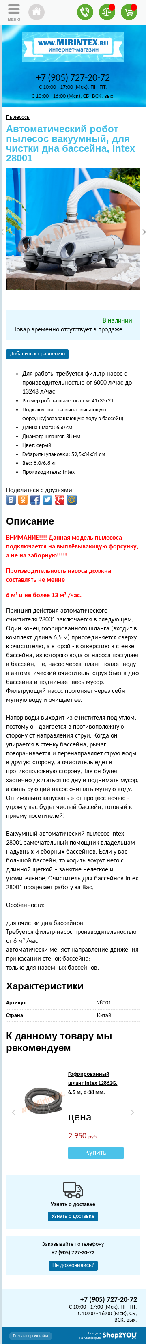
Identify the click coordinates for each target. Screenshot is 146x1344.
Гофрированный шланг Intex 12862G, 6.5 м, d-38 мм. (93, 1083)
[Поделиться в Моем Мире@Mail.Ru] (72, 500)
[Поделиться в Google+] (59, 500)
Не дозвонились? (73, 1265)
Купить (95, 1153)
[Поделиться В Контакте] (11, 500)
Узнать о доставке (73, 1216)
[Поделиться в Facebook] (35, 500)
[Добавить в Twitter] (47, 500)
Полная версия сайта (30, 1336)
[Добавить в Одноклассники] (23, 500)
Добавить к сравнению (37, 354)
